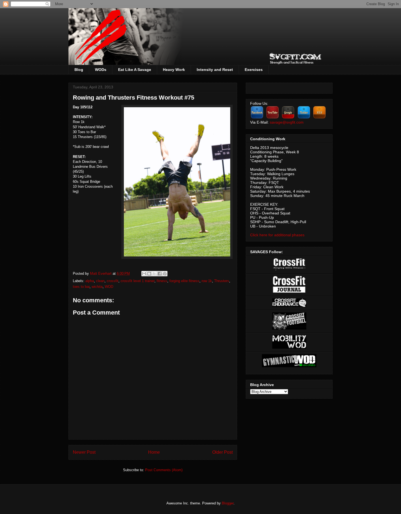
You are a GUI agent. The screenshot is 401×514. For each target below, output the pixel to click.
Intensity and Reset (215, 69)
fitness (162, 281)
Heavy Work (174, 69)
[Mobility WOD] (289, 347)
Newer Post (84, 452)
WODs (100, 69)
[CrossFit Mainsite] (289, 269)
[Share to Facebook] (159, 273)
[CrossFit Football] (289, 328)
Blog (78, 69)
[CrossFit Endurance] (289, 305)
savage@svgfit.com (287, 122)
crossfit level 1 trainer (137, 281)
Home (154, 452)
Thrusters (221, 281)
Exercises (254, 69)
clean (100, 281)
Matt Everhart (101, 273)
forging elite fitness (184, 281)
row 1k (207, 281)
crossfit (112, 281)
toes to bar (81, 287)
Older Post (222, 452)
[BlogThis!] (149, 273)
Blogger (228, 503)
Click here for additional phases (277, 235)
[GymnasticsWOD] (289, 366)
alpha (89, 281)
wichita (97, 287)
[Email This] (144, 273)
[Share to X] (154, 273)
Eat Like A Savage (134, 69)
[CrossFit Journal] (289, 291)
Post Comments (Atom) (163, 470)
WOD (109, 287)
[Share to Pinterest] (164, 273)
